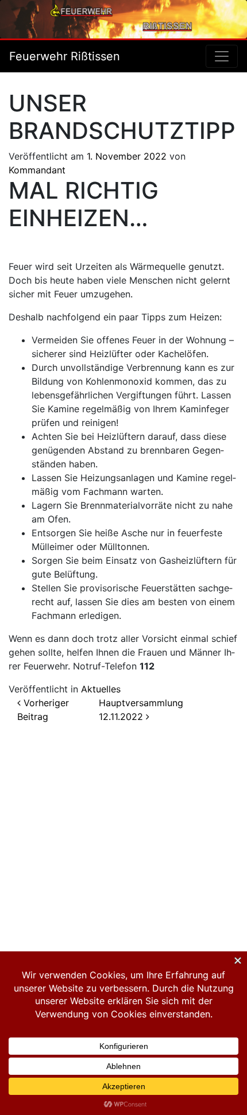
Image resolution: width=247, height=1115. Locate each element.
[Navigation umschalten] (222, 56)
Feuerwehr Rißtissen (64, 56)
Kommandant (37, 170)
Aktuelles (101, 689)
